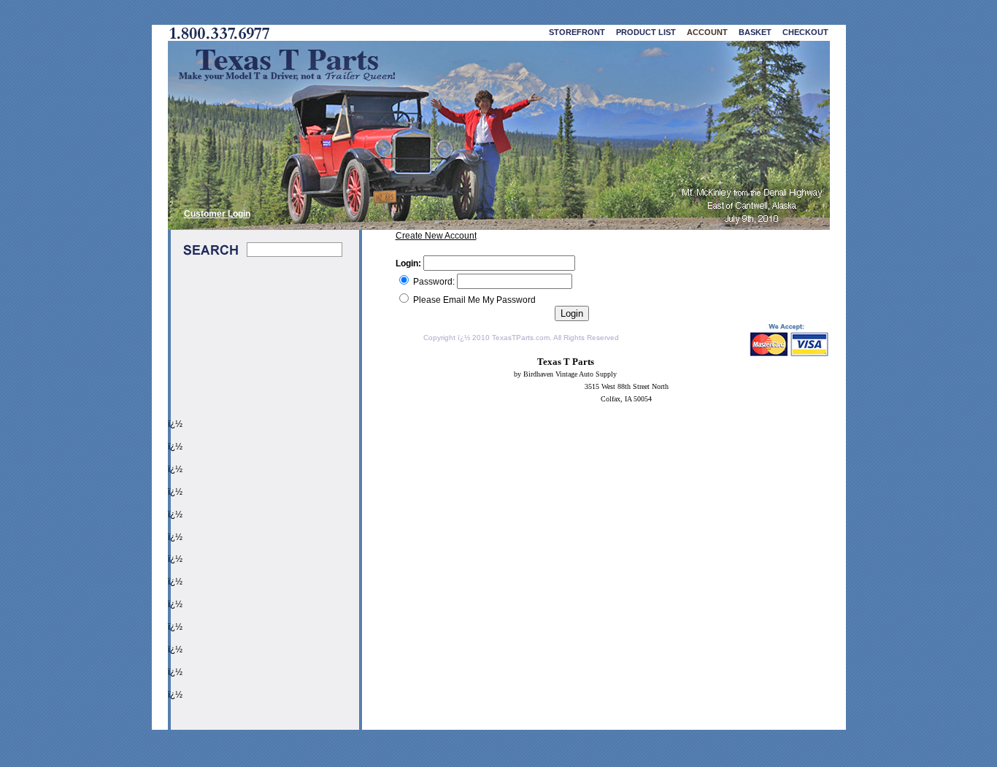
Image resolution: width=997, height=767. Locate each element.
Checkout (805, 32)
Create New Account (436, 236)
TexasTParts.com (521, 338)
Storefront (577, 32)
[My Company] (499, 135)
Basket (755, 32)
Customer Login (217, 213)
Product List (646, 32)
